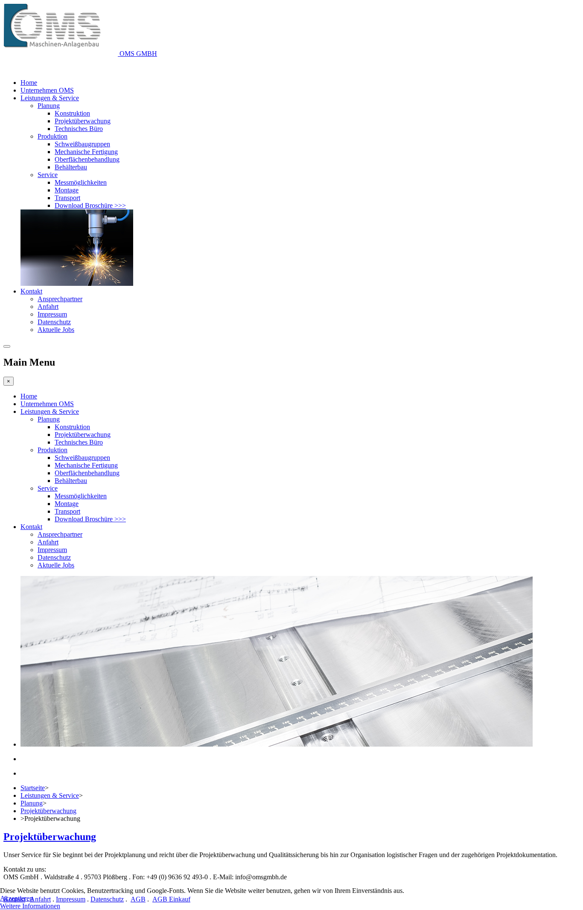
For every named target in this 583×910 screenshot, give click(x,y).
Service (48, 174)
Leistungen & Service (49, 98)
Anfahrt (48, 306)
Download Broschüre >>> (90, 205)
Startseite (32, 787)
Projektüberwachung (83, 121)
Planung (49, 105)
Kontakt (31, 291)
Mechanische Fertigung (86, 151)
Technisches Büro (79, 128)
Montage (67, 190)
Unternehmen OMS (47, 90)
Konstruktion (72, 113)
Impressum (52, 314)
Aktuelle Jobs (56, 329)
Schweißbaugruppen (82, 144)
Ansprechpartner (60, 298)
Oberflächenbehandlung (87, 159)
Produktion (52, 136)
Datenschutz (54, 322)
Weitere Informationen (30, 906)
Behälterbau (71, 167)
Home (28, 82)
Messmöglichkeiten (81, 182)
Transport (67, 197)
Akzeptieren (16, 898)
